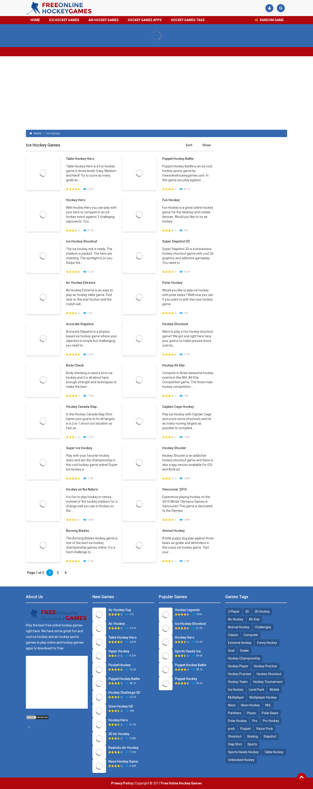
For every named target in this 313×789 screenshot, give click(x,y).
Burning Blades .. (79, 531)
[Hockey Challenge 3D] (99, 697)
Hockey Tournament (268, 682)
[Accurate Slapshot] (43, 338)
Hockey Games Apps (145, 20)
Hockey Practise (239, 674)
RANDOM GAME (271, 20)
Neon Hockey (250, 705)
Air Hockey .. (117, 624)
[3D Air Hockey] (99, 738)
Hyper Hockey (118, 651)
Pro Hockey (271, 721)
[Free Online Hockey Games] (59, 8)
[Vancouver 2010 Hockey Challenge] (139, 503)
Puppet (245, 728)
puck (231, 728)
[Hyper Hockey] (99, 655)
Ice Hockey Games (64, 20)
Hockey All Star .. (174, 365)
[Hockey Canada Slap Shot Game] (43, 421)
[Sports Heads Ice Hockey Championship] (166, 655)
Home (35, 20)
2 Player (234, 611)
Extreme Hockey (240, 643)
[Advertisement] (156, 93)
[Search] (281, 8)
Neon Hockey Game (123, 761)
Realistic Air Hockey (123, 748)
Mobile (274, 689)
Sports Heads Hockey (243, 752)
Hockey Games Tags (188, 20)
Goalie (244, 650)
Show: (206, 145)
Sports (252, 744)
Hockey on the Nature (82, 489)
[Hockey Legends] (166, 614)
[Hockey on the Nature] (43, 503)
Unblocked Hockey (241, 760)
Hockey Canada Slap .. (82, 407)
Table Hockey (273, 752)
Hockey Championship (244, 658)
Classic (233, 635)
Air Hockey (235, 619)
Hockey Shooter (174, 448)
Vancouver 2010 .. (175, 489)
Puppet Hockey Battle (178, 159)
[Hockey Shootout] (139, 338)
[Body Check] (43, 379)
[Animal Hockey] (139, 545)
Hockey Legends (187, 610)
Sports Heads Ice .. (189, 651)
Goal (231, 650)
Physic (251, 713)
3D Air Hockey (118, 734)
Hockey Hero (75, 200)
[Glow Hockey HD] (99, 711)
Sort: (189, 145)
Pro (254, 721)
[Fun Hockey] (139, 214)
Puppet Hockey (186, 679)
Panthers (234, 713)
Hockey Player (238, 666)
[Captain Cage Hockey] (139, 421)
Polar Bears (270, 713)
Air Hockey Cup (119, 610)
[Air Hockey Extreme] (43, 297)
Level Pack (256, 689)
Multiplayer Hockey (263, 697)
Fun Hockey (171, 200)
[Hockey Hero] (43, 214)
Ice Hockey (235, 689)
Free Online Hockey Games (181, 783)
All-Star (254, 619)
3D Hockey (262, 611)
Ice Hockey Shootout (81, 241)
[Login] (269, 8)
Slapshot (270, 736)
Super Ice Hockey (79, 448)
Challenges (263, 627)
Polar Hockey (172, 283)
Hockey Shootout (175, 324)
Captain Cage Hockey (178, 407)
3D (247, 611)
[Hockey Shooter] (139, 462)
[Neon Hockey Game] (99, 766)
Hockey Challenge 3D (124, 692)
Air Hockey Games (103, 20)
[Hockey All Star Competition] (139, 379)
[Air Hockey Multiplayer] (99, 628)
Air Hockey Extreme (80, 283)
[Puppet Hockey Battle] (139, 173)
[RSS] (29, 727)
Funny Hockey (267, 643)
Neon (232, 705)
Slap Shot (235, 744)
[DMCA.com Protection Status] (37, 717)
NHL (268, 705)
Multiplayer (236, 697)
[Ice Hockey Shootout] (43, 255)
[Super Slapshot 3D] (139, 255)
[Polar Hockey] (139, 297)
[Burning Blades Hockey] (43, 545)
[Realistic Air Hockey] (99, 752)
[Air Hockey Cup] (99, 614)
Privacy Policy (122, 783)
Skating (252, 736)
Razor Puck (264, 728)
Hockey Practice (265, 666)
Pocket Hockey (119, 665)
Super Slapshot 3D (176, 241)
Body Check (75, 365)
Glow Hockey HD (120, 706)
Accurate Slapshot (79, 324)
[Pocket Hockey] (99, 669)
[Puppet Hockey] (166, 683)
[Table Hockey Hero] (43, 173)
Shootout (235, 736)
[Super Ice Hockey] (43, 462)
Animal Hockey (173, 531)
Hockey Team (238, 682)
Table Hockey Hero (80, 159)
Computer (251, 635)
